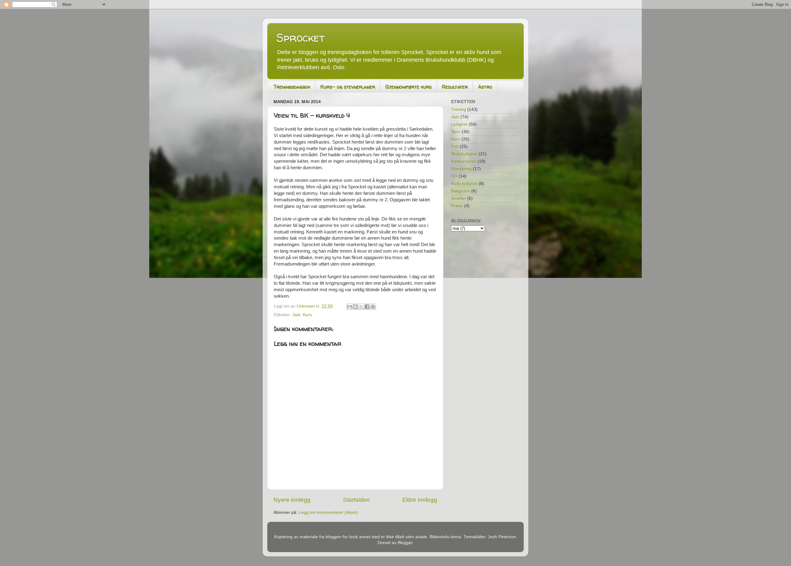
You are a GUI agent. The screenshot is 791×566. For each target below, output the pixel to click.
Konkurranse (463, 161)
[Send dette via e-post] (349, 307)
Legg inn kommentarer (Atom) (328, 512)
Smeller (458, 198)
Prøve (457, 205)
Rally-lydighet (464, 183)
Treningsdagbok (291, 86)
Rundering (461, 168)
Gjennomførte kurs (408, 86)
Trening (458, 109)
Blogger (405, 542)
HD (454, 176)
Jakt (296, 314)
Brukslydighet (464, 154)
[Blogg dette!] (355, 307)
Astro (485, 86)
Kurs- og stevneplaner (347, 86)
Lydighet (459, 124)
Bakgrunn (460, 191)
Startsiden (356, 500)
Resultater (455, 86)
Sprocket (301, 37)
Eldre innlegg (419, 500)
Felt (455, 146)
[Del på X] (361, 307)
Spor (455, 131)
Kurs (307, 314)
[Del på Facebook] (367, 307)
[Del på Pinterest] (373, 307)
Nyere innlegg (292, 500)
